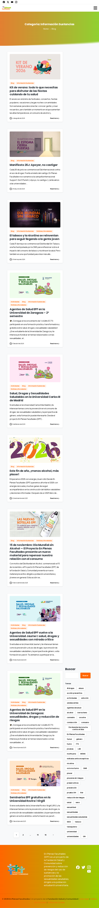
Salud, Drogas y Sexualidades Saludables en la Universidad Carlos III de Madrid (35, 396)
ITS (77, 744)
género (79, 739)
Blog (54, 28)
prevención (71, 788)
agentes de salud (74, 708)
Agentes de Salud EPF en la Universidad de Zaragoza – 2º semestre (29, 312)
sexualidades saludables (77, 817)
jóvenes (70, 749)
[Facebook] (4, 2)
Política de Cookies (56, 902)
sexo (78, 802)
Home (46, 28)
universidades (73, 836)
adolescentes (72, 703)
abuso (81, 688)
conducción (72, 722)
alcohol (70, 712)
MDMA (82, 754)
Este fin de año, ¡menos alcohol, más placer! (34, 472)
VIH (84, 836)
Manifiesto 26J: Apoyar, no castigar (34, 165)
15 (38, 835)
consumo (85, 722)
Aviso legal (84, 899)
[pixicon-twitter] (83, 867)
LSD (79, 749)
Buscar (70, 669)
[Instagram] (16, 2)
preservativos (72, 783)
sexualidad (71, 807)
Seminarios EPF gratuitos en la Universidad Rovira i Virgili (30, 799)
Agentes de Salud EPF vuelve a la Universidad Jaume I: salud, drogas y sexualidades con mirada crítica (34, 636)
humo (69, 744)
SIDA (69, 822)
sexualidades (72, 812)
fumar (69, 739)
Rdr (81, 792)
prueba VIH (71, 792)
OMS (85, 768)
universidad (72, 831)
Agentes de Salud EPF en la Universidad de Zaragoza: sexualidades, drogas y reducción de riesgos (34, 715)
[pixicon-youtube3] (89, 871)
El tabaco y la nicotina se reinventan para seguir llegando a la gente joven (34, 237)
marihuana (71, 754)
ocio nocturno (73, 768)
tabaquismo (72, 827)
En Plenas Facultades (76, 734)
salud (69, 802)
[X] (8, 2)
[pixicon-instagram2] (89, 867)
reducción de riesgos (75, 797)
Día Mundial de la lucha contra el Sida (78, 728)
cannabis (71, 717)
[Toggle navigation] (95, 8)
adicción (84, 698)
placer (69, 773)
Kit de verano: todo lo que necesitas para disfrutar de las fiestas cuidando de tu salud (34, 90)
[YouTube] (12, 2)
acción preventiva (74, 693)
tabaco (78, 822)
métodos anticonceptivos (78, 758)
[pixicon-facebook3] (78, 867)
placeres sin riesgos (75, 778)
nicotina (70, 763)
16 (45, 835)
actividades (72, 698)
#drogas (70, 688)
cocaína (82, 717)
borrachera (82, 712)
